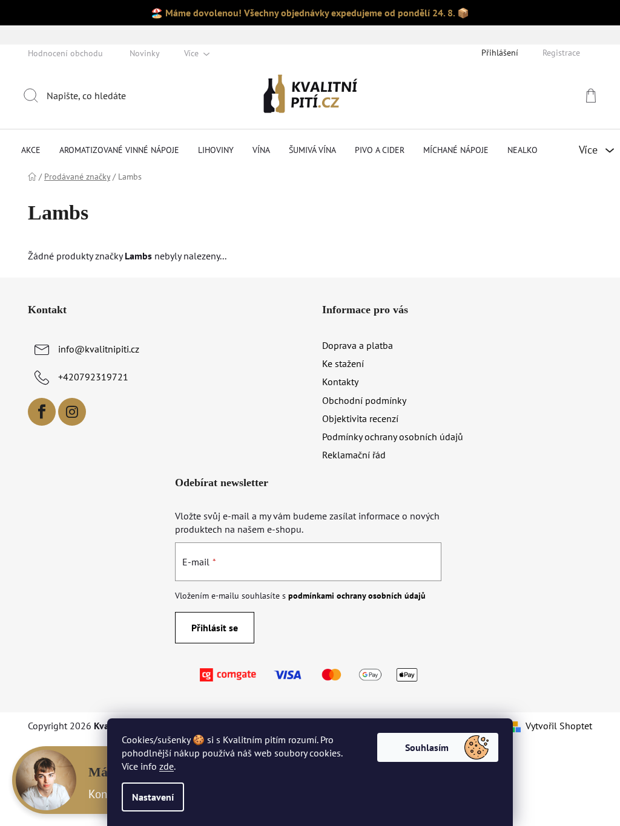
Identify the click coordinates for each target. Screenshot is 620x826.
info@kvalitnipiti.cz (98, 349)
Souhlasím (427, 747)
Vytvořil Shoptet (559, 726)
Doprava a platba (357, 345)
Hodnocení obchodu (65, 53)
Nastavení (153, 797)
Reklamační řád (354, 455)
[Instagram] (72, 412)
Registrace (561, 52)
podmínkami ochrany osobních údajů (357, 595)
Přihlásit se (214, 628)
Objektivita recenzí (360, 418)
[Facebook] (42, 412)
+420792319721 (93, 377)
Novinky (145, 53)
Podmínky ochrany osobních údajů (392, 437)
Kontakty (340, 382)
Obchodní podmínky (364, 400)
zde (166, 766)
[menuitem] (31, 150)
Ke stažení (343, 363)
